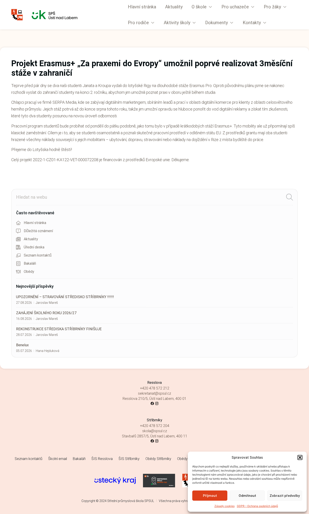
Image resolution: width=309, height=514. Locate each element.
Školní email (57, 459)
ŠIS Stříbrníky (129, 459)
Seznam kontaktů (28, 459)
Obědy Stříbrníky (158, 459)
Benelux (22, 345)
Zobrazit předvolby (285, 496)
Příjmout (210, 496)
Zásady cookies (224, 506)
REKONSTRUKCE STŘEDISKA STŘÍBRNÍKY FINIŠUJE (59, 329)
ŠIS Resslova (102, 459)
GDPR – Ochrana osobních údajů (257, 506)
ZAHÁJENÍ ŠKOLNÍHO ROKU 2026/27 (46, 313)
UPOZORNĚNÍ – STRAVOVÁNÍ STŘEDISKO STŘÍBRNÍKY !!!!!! (65, 297)
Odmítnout (247, 496)
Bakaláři (79, 459)
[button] (300, 457)
